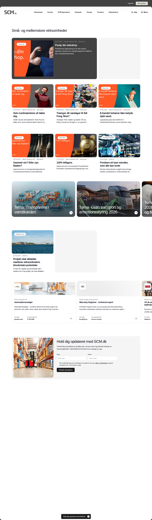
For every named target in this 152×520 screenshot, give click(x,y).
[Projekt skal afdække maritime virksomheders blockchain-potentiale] (32, 251)
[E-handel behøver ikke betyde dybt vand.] (119, 103)
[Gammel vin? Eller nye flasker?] (32, 153)
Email (89, 354)
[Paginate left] (13, 199)
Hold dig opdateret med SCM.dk (74, 516)
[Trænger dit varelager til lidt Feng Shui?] (76, 103)
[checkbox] (57, 364)
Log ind (130, 3)
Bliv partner (142, 3)
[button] (71, 212)
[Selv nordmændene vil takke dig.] (32, 103)
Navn (58, 354)
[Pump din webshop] (54, 58)
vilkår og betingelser (101, 363)
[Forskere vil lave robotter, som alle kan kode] (119, 153)
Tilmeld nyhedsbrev (65, 370)
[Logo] (10, 12)
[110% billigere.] (76, 152)
